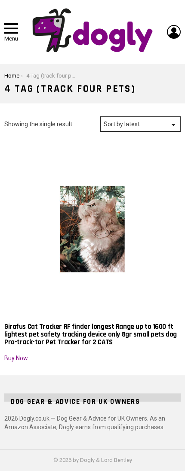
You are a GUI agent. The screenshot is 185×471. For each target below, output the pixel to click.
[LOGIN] (174, 32)
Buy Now (16, 358)
